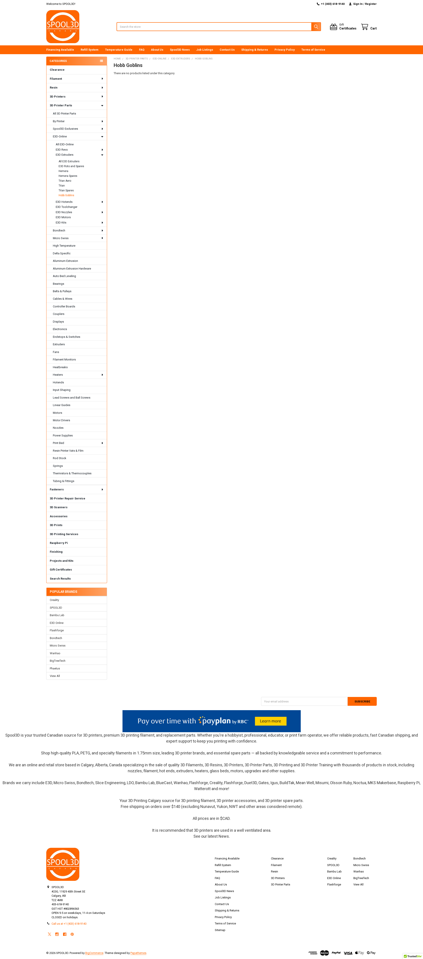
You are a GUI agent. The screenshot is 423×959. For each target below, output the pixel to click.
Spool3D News (180, 49)
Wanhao (55, 653)
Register (371, 4)
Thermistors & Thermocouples (72, 473)
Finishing (56, 551)
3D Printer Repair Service (67, 498)
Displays (58, 321)
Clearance (57, 69)
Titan (62, 185)
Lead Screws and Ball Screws (71, 397)
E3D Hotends (64, 201)
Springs (58, 465)
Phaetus (55, 668)
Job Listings (204, 49)
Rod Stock (59, 458)
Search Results (60, 578)
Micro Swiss (61, 238)
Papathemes (138, 953)
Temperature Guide (118, 49)
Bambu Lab (57, 615)
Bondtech (59, 230)
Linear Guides (61, 405)
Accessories (58, 516)
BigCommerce (94, 953)
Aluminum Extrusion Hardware (72, 268)
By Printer (59, 121)
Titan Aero (65, 180)
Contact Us (227, 49)
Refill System (89, 49)
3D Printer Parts (61, 105)
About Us (157, 49)
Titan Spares (66, 190)
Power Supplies (63, 435)
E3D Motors (63, 217)
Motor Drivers (61, 420)
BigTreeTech (57, 660)
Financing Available (60, 49)
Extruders (59, 344)
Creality (54, 600)
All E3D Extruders (69, 161)
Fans (56, 352)
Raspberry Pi (59, 543)
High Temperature (64, 245)
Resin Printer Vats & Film (68, 450)
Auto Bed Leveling (64, 276)
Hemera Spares (68, 175)
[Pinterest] (72, 934)
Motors (57, 412)
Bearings (58, 283)
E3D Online (56, 623)
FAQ (141, 49)
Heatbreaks (60, 367)
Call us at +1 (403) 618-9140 (69, 923)
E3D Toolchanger (66, 207)
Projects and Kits (61, 560)
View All (55, 676)
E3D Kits (61, 222)
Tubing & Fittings (63, 481)
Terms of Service (313, 49)
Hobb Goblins (66, 195)
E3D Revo (62, 149)
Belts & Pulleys (62, 291)
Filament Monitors (64, 359)
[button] (211, 721)
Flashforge (57, 630)
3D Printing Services (64, 534)
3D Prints (56, 525)
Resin (54, 87)
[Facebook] (64, 934)
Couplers (58, 314)
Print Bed (58, 443)
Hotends (58, 382)
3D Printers (57, 96)
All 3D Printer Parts (64, 113)
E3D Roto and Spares (71, 166)
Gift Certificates (61, 569)
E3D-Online (60, 136)
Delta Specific (61, 253)
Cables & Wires (62, 298)
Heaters (58, 374)
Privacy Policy (285, 49)
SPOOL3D (56, 607)
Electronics (60, 329)
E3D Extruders (64, 154)
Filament (56, 78)
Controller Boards (64, 306)
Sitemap (220, 930)
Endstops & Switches (66, 336)
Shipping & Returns (254, 49)
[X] (49, 934)
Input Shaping (61, 390)
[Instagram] (57, 934)
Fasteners (57, 489)
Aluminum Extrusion (65, 260)
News (224, 836)
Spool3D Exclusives (65, 128)
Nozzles (58, 427)
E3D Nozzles (64, 212)
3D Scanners (58, 507)
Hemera (63, 171)
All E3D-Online (65, 144)
